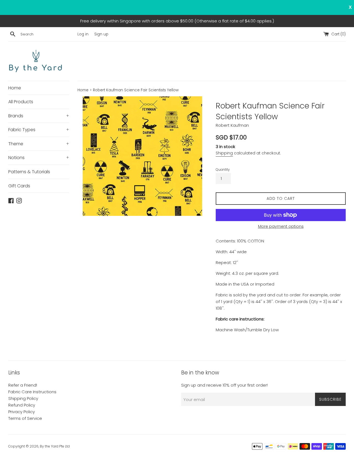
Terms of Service (25, 418)
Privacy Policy (21, 412)
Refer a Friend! (22, 385)
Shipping (224, 153)
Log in (82, 34)
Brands (38, 116)
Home (14, 88)
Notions (38, 157)
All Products (20, 102)
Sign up (101, 34)
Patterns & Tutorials (29, 172)
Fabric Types (38, 129)
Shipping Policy (23, 398)
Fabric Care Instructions (32, 392)
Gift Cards (19, 186)
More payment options (281, 226)
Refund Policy (21, 405)
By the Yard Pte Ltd (55, 446)
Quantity (223, 169)
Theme (38, 144)
